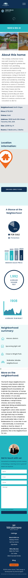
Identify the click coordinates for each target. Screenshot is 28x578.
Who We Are (13, 549)
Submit (14, 512)
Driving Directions (14, 189)
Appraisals (14, 544)
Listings (14, 533)
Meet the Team (14, 551)
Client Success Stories (14, 556)
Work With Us (14, 537)
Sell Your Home (14, 542)
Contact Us (14, 565)
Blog (14, 560)
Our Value (14, 553)
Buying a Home (14, 540)
